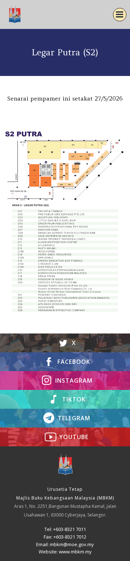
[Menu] (119, 14)
